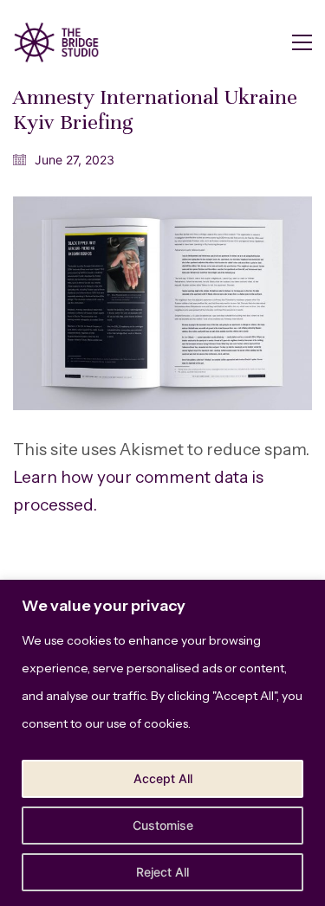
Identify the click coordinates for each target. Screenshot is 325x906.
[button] (302, 42)
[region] (162, 743)
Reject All (162, 871)
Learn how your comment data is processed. (138, 491)
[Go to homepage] (56, 42)
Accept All (162, 778)
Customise (163, 825)
